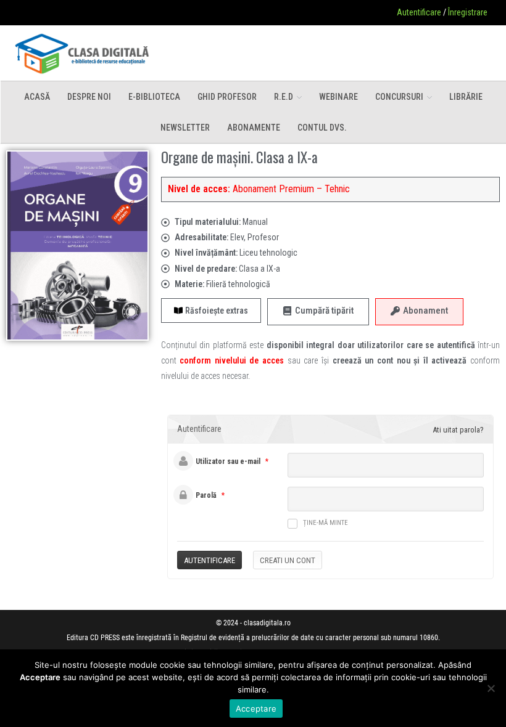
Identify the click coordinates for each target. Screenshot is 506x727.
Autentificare (419, 12)
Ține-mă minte (325, 523)
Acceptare (256, 708)
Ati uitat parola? (458, 429)
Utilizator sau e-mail (228, 461)
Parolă (206, 495)
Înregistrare (467, 12)
